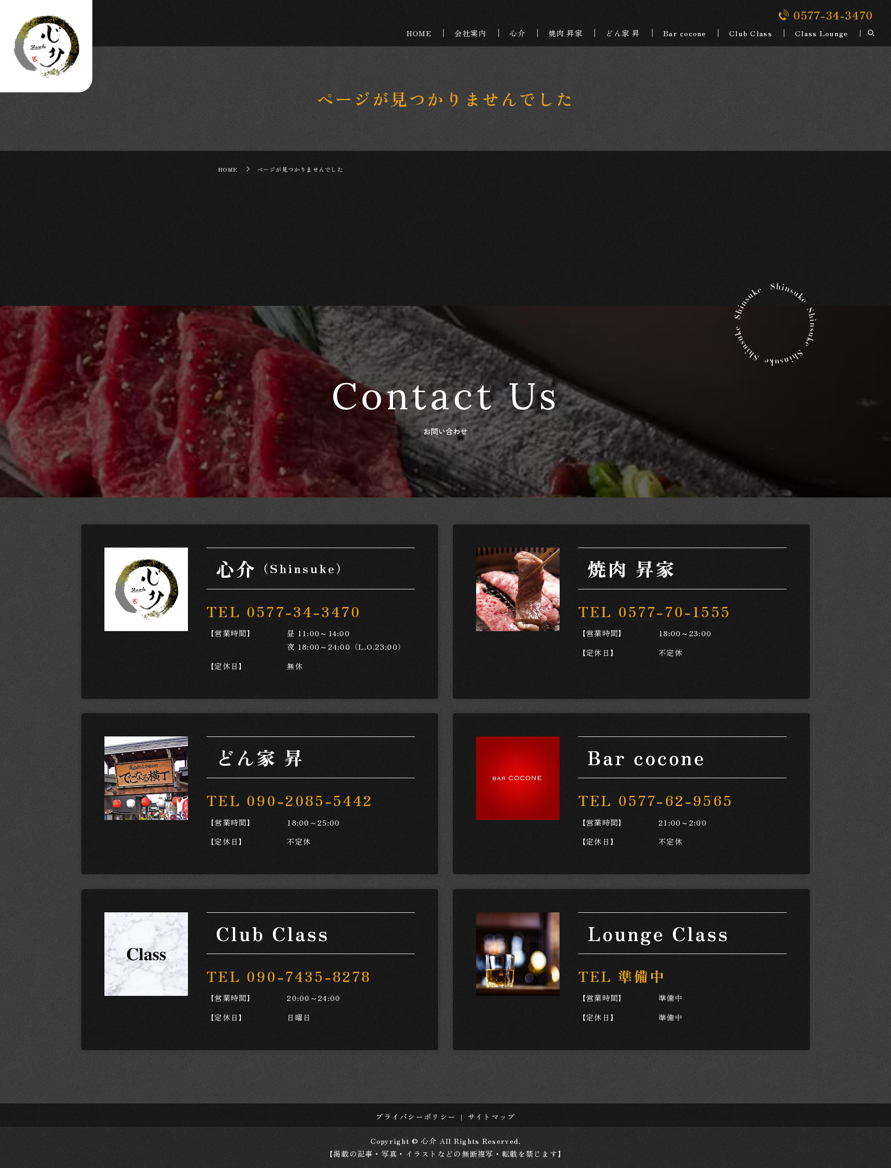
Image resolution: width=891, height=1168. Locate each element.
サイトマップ (491, 1116)
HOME (419, 33)
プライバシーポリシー (415, 1116)
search (871, 33)
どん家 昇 (623, 33)
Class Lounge (821, 33)
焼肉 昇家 (566, 33)
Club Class (750, 33)
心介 (518, 33)
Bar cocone (684, 33)
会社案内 (470, 33)
